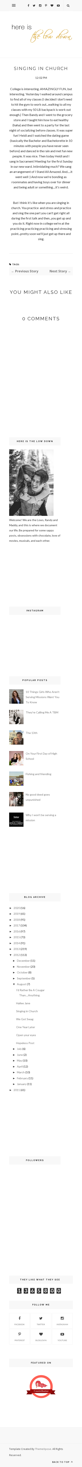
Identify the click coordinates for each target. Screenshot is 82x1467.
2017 (17, 925)
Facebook (19, 1324)
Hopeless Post (25, 1043)
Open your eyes (26, 1035)
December (23, 960)
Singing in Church (27, 1011)
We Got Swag (24, 1019)
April (20, 1066)
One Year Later (25, 1027)
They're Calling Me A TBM (42, 712)
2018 (17, 919)
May (19, 1060)
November (23, 966)
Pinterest (20, 1340)
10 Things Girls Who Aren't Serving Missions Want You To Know (43, 697)
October (22, 972)
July (19, 1048)
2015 (17, 937)
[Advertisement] (21, 574)
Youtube (62, 1340)
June (20, 1054)
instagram (62, 1324)
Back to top (61, 1461)
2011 (17, 1090)
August (21, 984)
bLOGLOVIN (41, 1340)
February (22, 1078)
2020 (17, 908)
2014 (17, 943)
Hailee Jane (23, 1003)
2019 (17, 913)
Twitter (41, 1324)
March (21, 1072)
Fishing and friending (38, 774)
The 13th (31, 732)
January (21, 1084)
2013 (17, 949)
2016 (17, 931)
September (24, 978)
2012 (17, 955)
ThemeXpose (43, 1449)
